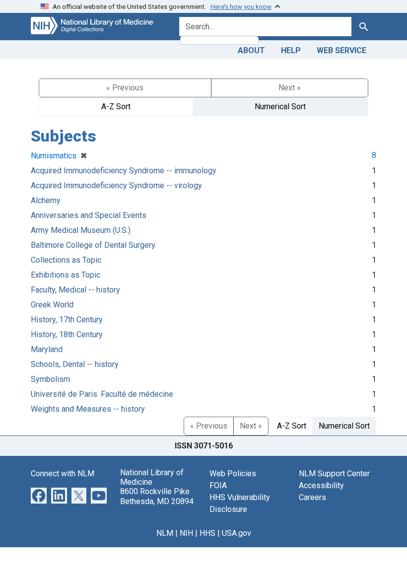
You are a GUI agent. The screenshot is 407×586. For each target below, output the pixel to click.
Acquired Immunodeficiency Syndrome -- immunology (123, 170)
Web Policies (232, 473)
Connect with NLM (62, 473)
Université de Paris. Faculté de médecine (102, 394)
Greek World (52, 304)
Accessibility (321, 485)
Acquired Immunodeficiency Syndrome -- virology (116, 185)
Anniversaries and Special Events (88, 215)
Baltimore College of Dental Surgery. (93, 245)
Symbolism (50, 379)
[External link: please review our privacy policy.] (39, 495)
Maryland (47, 349)
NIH (186, 533)
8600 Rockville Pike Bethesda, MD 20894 (157, 496)
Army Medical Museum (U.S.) (81, 230)
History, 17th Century (67, 319)
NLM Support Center (334, 473)
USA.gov (236, 533)
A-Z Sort (116, 106)
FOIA (218, 485)
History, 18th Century (67, 334)
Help (291, 50)
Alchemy (46, 200)
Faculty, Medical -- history (75, 289)
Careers (312, 497)
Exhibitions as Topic (65, 275)
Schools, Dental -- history (75, 364)
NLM (164, 533)
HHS (207, 533)
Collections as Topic (66, 260)
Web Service (341, 50)
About (251, 50)
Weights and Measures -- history (88, 409)
